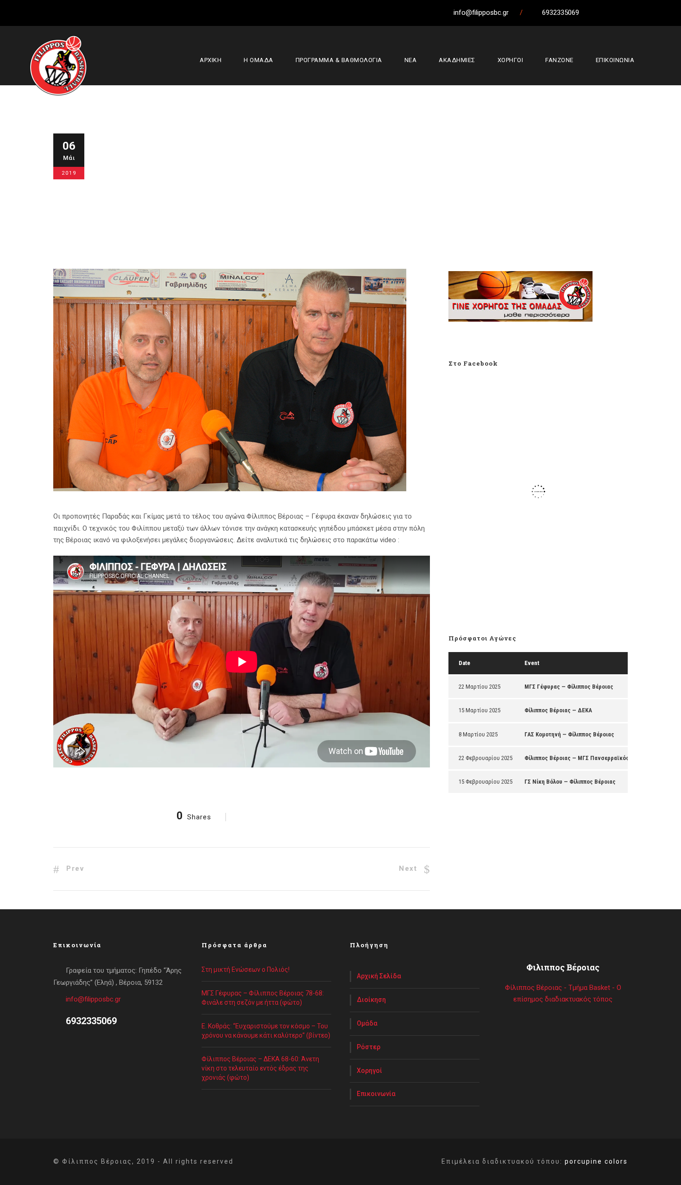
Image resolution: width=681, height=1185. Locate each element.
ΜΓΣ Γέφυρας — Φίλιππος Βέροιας (568, 686)
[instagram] (662, 12)
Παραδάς (404, 194)
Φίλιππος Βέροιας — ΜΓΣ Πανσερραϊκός (576, 757)
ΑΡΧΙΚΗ (210, 60)
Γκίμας (308, 194)
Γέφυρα (282, 194)
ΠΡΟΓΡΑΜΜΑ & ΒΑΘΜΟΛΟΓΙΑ (339, 60)
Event (531, 662)
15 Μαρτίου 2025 (479, 710)
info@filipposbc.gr (93, 999)
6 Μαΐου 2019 (131, 194)
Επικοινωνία (376, 1093)
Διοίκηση (371, 999)
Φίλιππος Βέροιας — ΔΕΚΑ (558, 710)
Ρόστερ (368, 1047)
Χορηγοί (369, 1070)
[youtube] (645, 12)
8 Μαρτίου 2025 (478, 734)
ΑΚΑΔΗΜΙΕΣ (457, 60)
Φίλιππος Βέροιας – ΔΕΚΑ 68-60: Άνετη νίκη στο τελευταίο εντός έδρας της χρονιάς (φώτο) (260, 1068)
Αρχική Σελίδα (379, 976)
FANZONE (559, 60)
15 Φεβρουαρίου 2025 (485, 781)
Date (464, 662)
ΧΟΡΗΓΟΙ (510, 60)
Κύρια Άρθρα (226, 194)
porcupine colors (596, 1161)
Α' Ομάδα (189, 194)
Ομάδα (367, 1023)
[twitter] (628, 12)
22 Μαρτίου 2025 (479, 686)
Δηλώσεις (338, 194)
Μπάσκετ (372, 194)
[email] (593, 12)
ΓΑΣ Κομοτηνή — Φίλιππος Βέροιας (569, 734)
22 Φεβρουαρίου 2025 (485, 757)
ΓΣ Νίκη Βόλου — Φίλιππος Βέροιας (570, 781)
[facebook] (610, 12)
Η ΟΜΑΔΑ (258, 60)
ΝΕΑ (410, 60)
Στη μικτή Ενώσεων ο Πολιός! (246, 969)
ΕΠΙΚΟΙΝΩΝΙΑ (615, 60)
